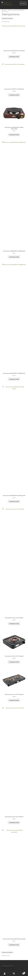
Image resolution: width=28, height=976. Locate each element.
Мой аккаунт (5, 967)
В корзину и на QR (14, 56)
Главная (5, 10)
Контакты (11, 967)
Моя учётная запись (4, 973)
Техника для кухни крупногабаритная (16, 10)
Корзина (21, 972)
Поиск (14, 973)
